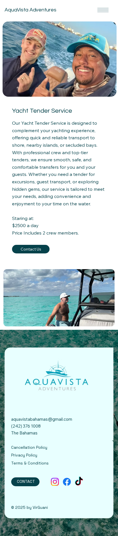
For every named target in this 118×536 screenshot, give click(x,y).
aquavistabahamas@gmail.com (41, 419)
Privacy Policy (24, 455)
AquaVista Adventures (30, 10)
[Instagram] (55, 482)
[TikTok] (79, 482)
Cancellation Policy (29, 447)
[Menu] (103, 10)
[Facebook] (67, 482)
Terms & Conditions (30, 463)
